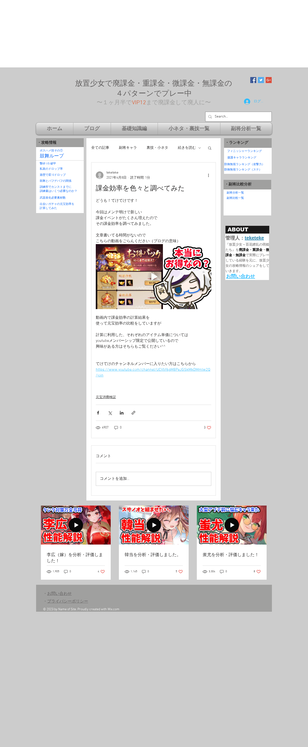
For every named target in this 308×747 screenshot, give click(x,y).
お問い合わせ (59, 593)
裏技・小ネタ (157, 148)
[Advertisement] (144, 33)
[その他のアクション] (208, 175)
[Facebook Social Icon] (253, 80)
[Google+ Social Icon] (269, 80)
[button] (209, 148)
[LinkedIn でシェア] (121, 412)
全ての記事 (100, 148)
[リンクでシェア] (133, 412)
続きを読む (187, 148)
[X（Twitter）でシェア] (110, 412)
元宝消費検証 (106, 397)
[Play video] (153, 276)
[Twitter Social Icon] (261, 80)
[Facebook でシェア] (98, 412)
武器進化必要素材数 (53, 198)
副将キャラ (128, 148)
